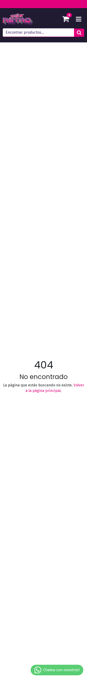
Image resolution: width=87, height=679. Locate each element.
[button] (79, 33)
